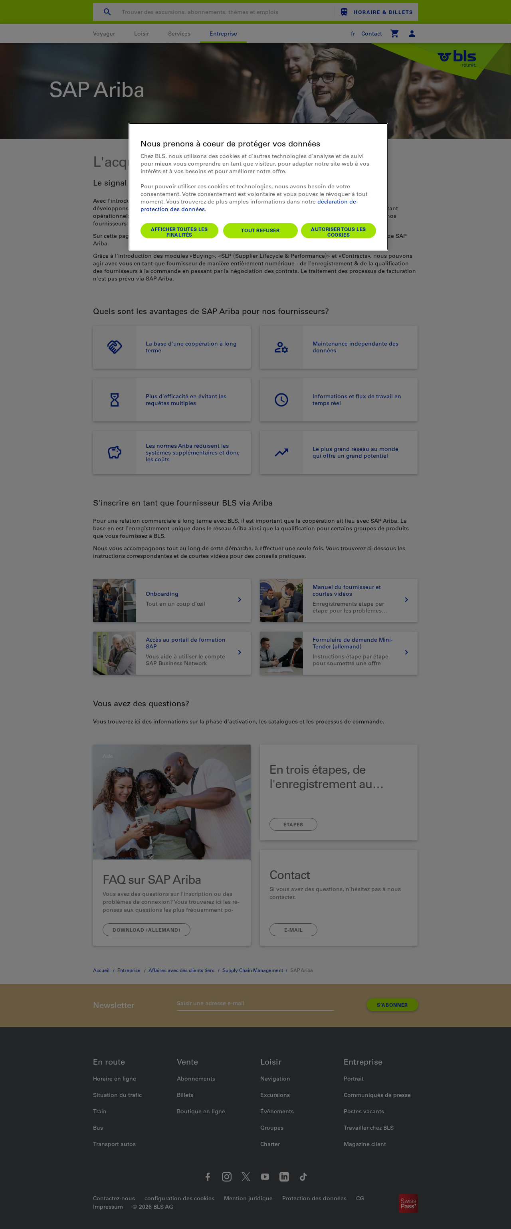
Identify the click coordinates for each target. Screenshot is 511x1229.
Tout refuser (260, 230)
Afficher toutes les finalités (179, 232)
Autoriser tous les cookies (338, 232)
